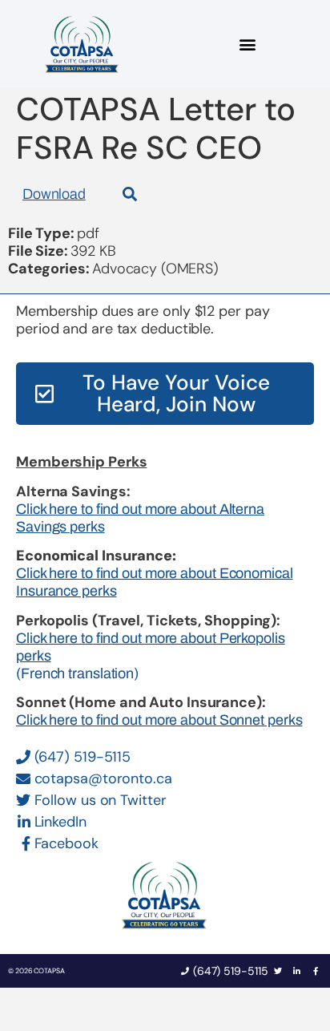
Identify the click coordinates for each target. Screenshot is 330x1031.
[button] (248, 44)
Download (54, 194)
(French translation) (77, 673)
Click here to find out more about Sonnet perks (159, 720)
